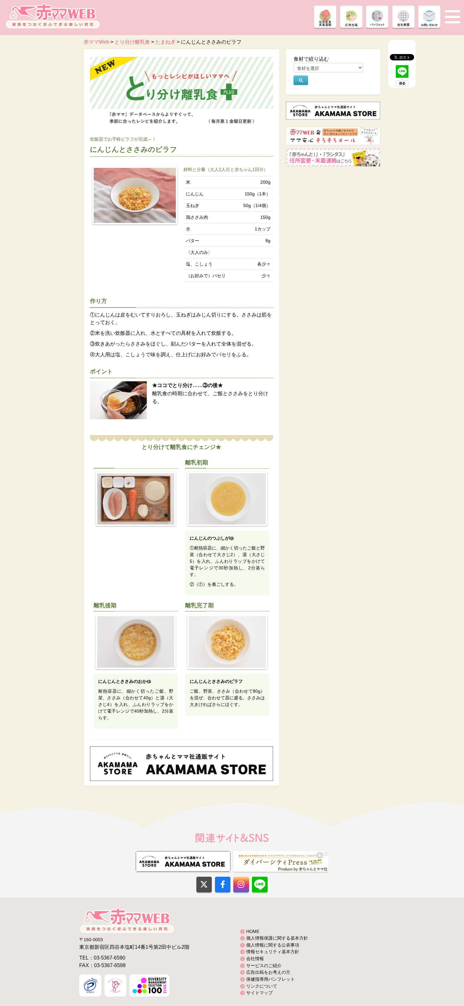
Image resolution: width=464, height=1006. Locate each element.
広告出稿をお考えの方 (268, 972)
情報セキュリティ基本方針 (272, 951)
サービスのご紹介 (264, 965)
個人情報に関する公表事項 (272, 945)
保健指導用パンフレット (270, 979)
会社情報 (255, 958)
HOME (252, 931)
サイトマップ (259, 992)
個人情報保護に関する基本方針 (277, 938)
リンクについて (261, 986)
